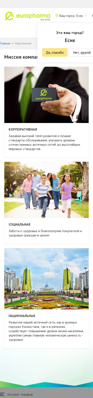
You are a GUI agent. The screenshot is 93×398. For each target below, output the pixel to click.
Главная (5, 43)
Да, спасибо (55, 52)
